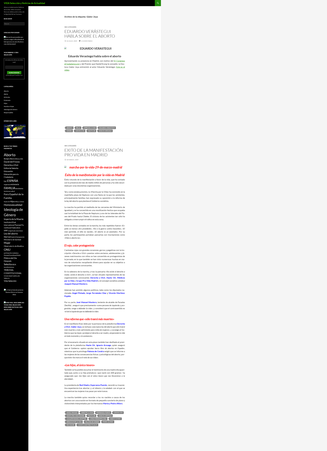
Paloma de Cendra (92, 422)
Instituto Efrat (10, 222)
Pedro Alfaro (108, 422)
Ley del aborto (11, 233)
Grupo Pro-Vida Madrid (75, 415)
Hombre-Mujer (9, 106)
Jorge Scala (11, 231)
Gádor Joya (79, 131)
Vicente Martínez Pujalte (87, 425)
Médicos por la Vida (74, 422)
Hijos (5, 103)
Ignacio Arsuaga (105, 131)
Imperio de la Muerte (14, 219)
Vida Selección (10, 281)
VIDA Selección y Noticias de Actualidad (24, 3)
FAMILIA (9, 188)
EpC (5, 181)
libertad (7, 237)
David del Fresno (12, 161)
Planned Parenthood (10, 255)
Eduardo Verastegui (107, 128)
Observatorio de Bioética (14, 246)
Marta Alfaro (115, 419)
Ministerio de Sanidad (12, 239)
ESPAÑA (69, 131)
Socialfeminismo (9, 267)
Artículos (7, 97)
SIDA (14, 264)
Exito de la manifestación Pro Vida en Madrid (93, 152)
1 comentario (86, 41)
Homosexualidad (13, 204)
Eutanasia (7, 100)
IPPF (6, 230)
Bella (78, 128)
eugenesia (7, 184)
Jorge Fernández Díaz (98, 419)
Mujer (7, 242)
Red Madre (70, 425)
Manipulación (20, 237)
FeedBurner (19, 75)
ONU (7, 249)
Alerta (6, 94)
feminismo (19, 188)
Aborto (70, 128)
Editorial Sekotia (11, 168)
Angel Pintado (72, 412)
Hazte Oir (91, 131)
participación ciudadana (11, 253)
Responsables (8, 112)
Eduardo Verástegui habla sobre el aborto (89, 34)
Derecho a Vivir (90, 128)
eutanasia (15, 184)
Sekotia (8, 264)
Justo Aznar (19, 231)
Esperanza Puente (103, 412)
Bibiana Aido (19, 159)
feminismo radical (9, 191)
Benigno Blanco (9, 159)
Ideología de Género (10, 109)
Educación (8, 171)
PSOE (19, 255)
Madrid (13, 237)
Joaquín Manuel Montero (76, 419)
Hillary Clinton (19, 201)
